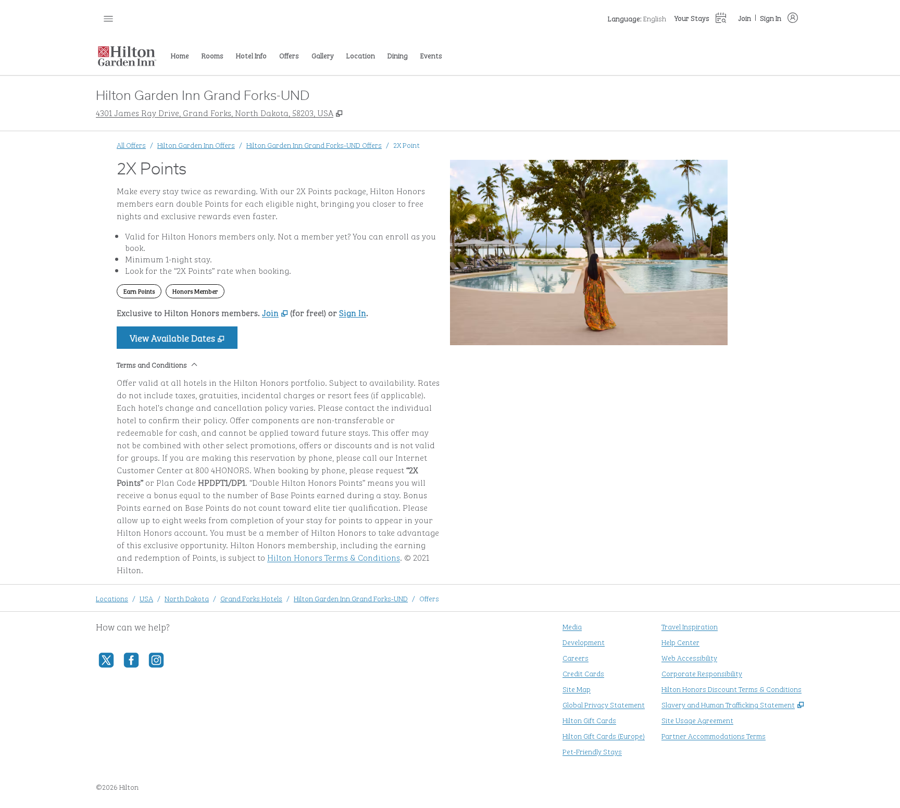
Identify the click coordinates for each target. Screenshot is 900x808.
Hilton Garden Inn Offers (196, 144)
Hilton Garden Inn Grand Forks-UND (351, 597)
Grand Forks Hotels (251, 597)
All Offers (131, 144)
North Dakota (187, 597)
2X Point (406, 144)
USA (146, 597)
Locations (112, 597)
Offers (429, 597)
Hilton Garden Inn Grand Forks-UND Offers (314, 144)
